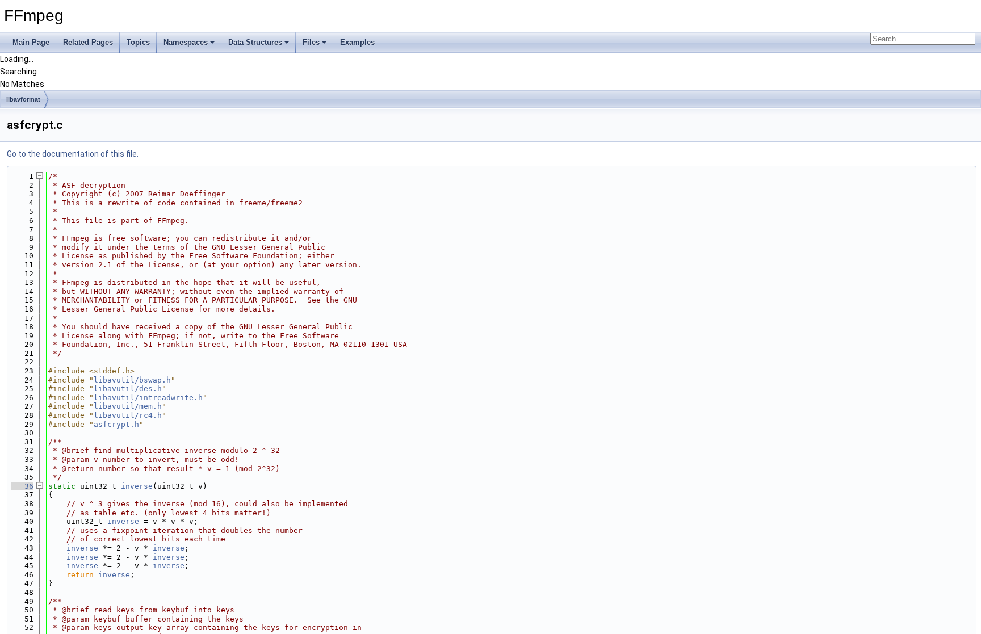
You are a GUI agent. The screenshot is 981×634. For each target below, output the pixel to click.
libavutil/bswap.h (132, 380)
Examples (357, 42)
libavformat (23, 99)
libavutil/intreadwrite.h (148, 397)
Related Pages (88, 42)
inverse (137, 486)
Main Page (30, 42)
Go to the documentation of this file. (73, 153)
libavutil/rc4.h (128, 415)
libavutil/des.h (128, 388)
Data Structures (255, 42)
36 (22, 486)
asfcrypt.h (116, 424)
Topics (138, 42)
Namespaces (186, 42)
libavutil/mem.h (128, 406)
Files (311, 42)
